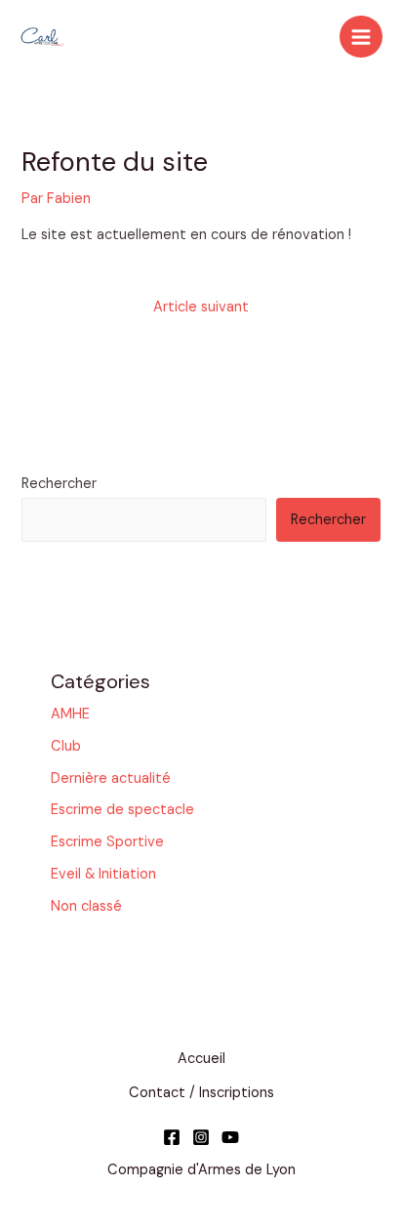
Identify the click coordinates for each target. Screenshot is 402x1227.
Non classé (86, 906)
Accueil (201, 1058)
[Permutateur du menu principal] (361, 37)
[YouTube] (230, 1137)
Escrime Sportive (107, 842)
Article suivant (201, 307)
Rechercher (59, 483)
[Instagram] (201, 1137)
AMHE (70, 714)
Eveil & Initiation (103, 874)
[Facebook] (172, 1137)
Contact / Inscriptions (201, 1093)
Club (66, 746)
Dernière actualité (111, 778)
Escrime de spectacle (122, 809)
